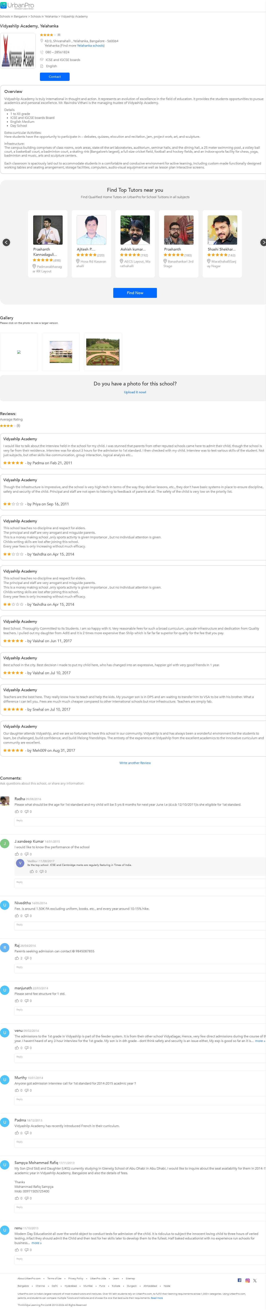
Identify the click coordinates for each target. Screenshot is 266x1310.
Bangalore (23, 1286)
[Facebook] (239, 1281)
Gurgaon (132, 1286)
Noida (167, 1286)
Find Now (135, 293)
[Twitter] (255, 1281)
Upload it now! (135, 392)
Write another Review (135, 763)
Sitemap (130, 1278)
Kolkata (116, 1286)
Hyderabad (71, 1286)
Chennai (40, 1286)
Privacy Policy (75, 1278)
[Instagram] (247, 1282)
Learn (116, 1278)
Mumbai (88, 1286)
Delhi (55, 1286)
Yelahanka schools (90, 45)
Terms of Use (54, 1278)
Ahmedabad (150, 1286)
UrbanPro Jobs (98, 1278)
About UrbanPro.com (29, 1278)
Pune (102, 1286)
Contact (55, 76)
